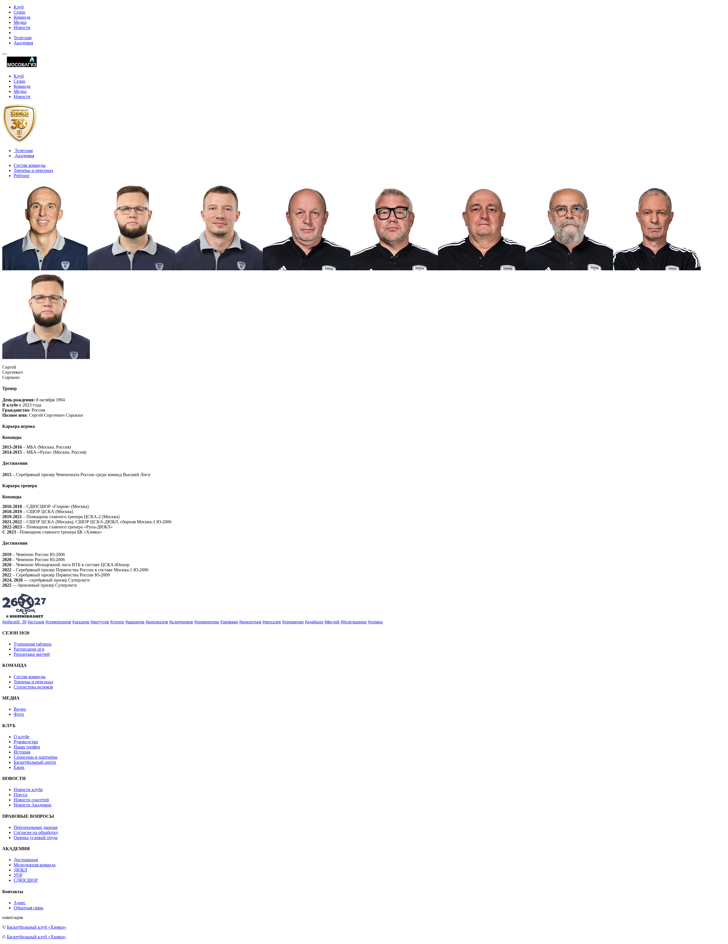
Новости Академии (32, 804)
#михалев (271, 621)
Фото (19, 714)
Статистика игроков (33, 686)
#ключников (181, 621)
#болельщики (354, 621)
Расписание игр (29, 649)
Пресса (20, 794)
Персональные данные (36, 827)
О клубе (21, 736)
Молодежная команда (34, 864)
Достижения (26, 859)
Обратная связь (28, 907)
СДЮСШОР (26, 880)
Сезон (19, 12)
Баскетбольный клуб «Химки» (36, 927)
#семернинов (58, 621)
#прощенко (293, 621)
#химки (375, 621)
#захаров (80, 621)
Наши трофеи (27, 746)
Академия (23, 42)
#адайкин (314, 621)
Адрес (20, 902)
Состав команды (30, 165)
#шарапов (134, 621)
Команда (22, 17)
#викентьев (250, 621)
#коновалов (157, 621)
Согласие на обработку (36, 832)
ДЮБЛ (20, 870)
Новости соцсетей (31, 799)
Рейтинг (22, 175)
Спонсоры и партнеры (35, 757)
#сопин (117, 621)
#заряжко (229, 621)
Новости (22, 27)
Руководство (26, 741)
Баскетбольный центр (35, 762)
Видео (20, 709)
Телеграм (23, 37)
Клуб (19, 7)
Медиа (20, 22)
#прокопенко (206, 621)
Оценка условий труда (35, 837)
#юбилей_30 (14, 621)
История (22, 752)
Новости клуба (28, 789)
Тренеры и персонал (33, 170)
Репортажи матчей (32, 654)
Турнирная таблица (32, 644)
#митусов (99, 621)
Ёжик (19, 767)
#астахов (36, 621)
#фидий (332, 621)
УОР (18, 875)
